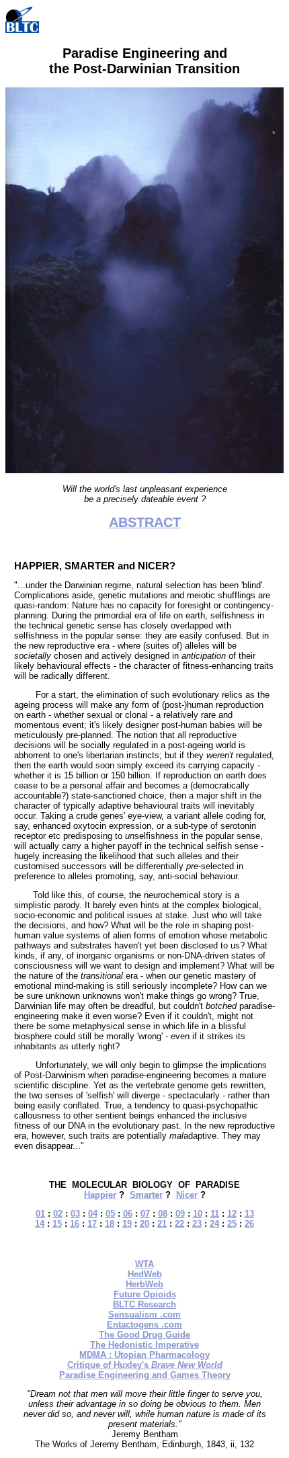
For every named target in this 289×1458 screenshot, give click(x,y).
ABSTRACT (145, 522)
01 (40, 1214)
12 (232, 1214)
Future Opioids (145, 1294)
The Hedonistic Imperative (144, 1345)
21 (162, 1224)
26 (249, 1224)
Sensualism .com (144, 1314)
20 (144, 1224)
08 (162, 1214)
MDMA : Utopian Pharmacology (144, 1355)
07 (145, 1214)
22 (179, 1224)
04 (92, 1214)
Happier (100, 1195)
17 (92, 1224)
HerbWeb (144, 1284)
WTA (144, 1264)
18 (109, 1224)
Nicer (187, 1195)
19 (127, 1224)
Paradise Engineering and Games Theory (145, 1375)
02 (58, 1214)
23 (197, 1224)
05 (110, 1214)
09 (180, 1214)
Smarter (146, 1195)
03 (75, 1214)
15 (57, 1224)
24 (214, 1224)
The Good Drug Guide (144, 1335)
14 (39, 1224)
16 (74, 1224)
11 (214, 1214)
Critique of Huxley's (144, 1365)
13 (249, 1214)
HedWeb (145, 1274)
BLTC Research (144, 1304)
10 (197, 1214)
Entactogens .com (144, 1325)
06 (127, 1214)
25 (232, 1224)
